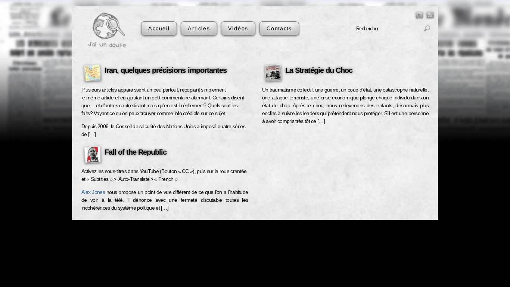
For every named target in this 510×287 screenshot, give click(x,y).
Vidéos (238, 28)
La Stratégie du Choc (318, 70)
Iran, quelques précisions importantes (166, 70)
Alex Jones (93, 192)
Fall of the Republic (136, 152)
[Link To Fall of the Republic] (92, 155)
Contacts (279, 28)
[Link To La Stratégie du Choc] (273, 74)
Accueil (159, 28)
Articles (199, 28)
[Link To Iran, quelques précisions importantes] (92, 74)
